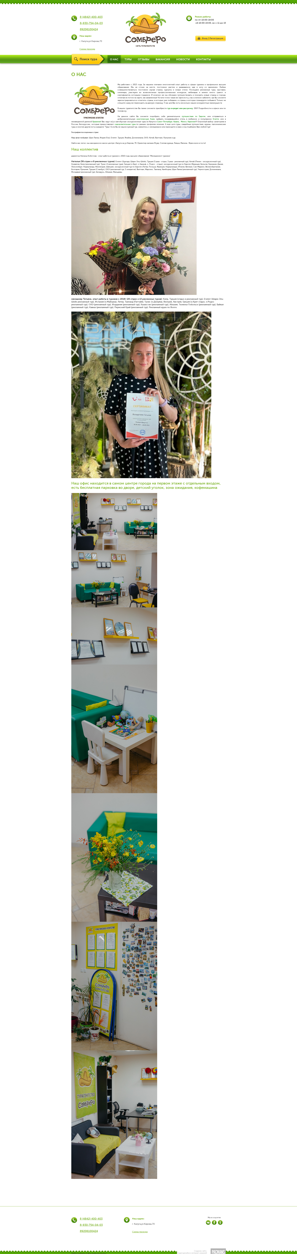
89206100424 (89, 29)
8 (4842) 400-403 (91, 17)
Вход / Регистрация (212, 38)
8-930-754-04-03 (91, 23)
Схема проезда (87, 49)
